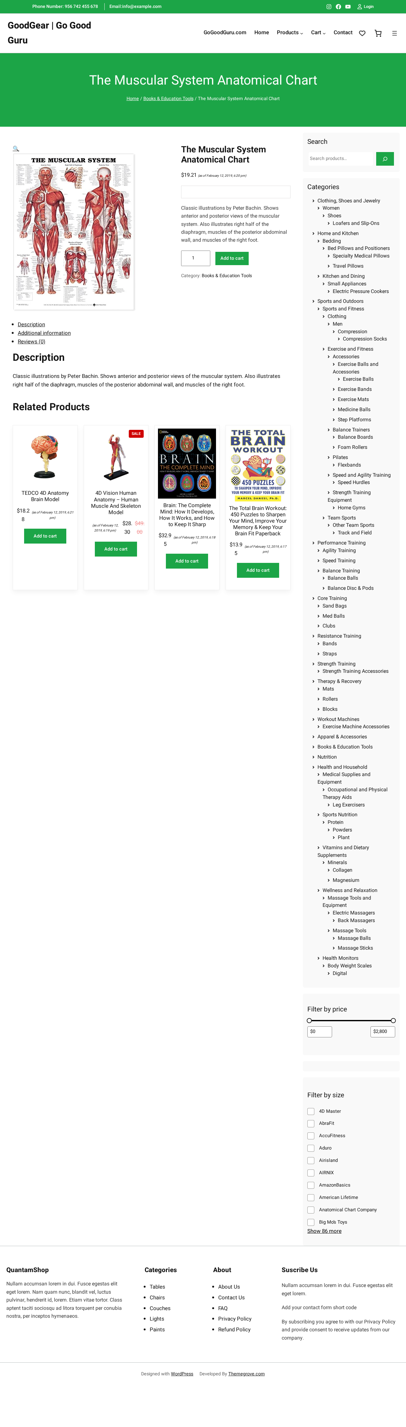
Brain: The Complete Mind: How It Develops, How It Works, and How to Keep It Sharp (187, 515)
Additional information (44, 333)
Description (31, 324)
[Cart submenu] (324, 33)
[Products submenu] (301, 33)
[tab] (154, 325)
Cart (316, 32)
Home (133, 98)
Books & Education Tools (168, 98)
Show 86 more (324, 1231)
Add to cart (232, 258)
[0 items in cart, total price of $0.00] (378, 33)
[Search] (385, 159)
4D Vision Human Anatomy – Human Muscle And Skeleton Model (116, 503)
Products (288, 32)
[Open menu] (394, 33)
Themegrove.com (246, 1374)
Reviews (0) (31, 342)
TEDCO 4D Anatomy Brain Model (45, 496)
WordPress (182, 1374)
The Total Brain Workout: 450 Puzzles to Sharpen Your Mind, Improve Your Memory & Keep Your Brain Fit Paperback (258, 521)
